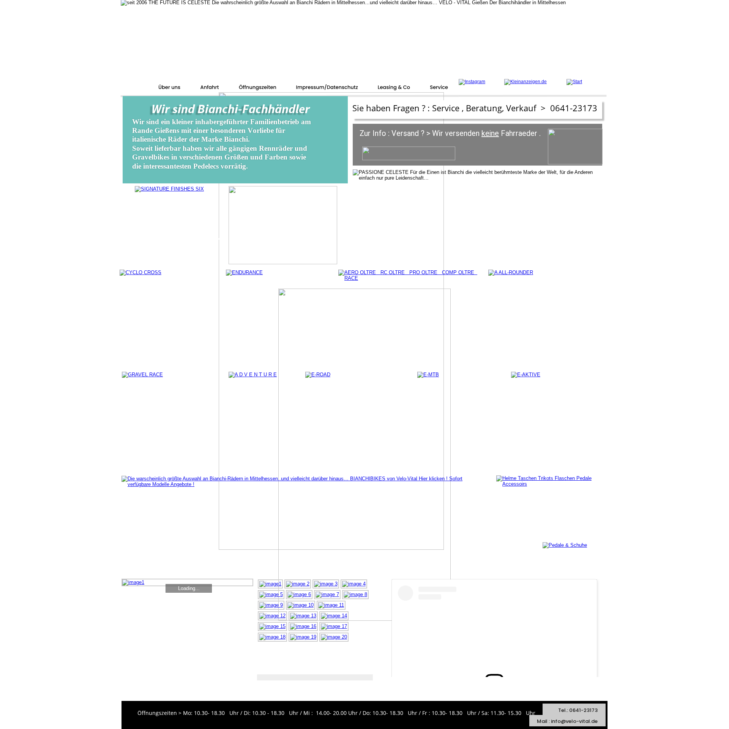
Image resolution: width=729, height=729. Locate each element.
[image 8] (355, 594)
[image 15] (272, 626)
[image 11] (331, 605)
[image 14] (334, 616)
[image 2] (298, 584)
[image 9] (271, 605)
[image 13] (303, 616)
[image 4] (354, 584)
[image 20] (334, 637)
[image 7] (327, 594)
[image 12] (272, 616)
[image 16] (303, 626)
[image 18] (272, 637)
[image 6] (299, 594)
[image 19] (303, 637)
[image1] (270, 584)
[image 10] (300, 605)
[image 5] (271, 594)
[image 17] (334, 626)
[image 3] (326, 584)
